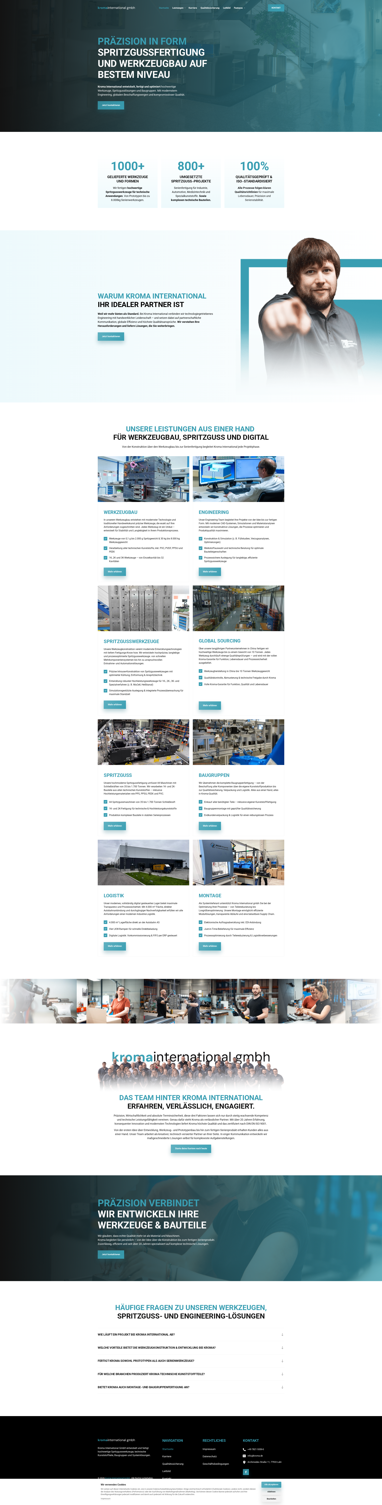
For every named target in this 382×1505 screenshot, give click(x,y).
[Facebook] (246, 1472)
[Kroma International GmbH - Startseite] (116, 8)
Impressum (105, 1498)
